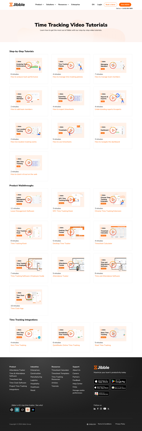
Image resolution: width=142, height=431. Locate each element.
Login (99, 4)
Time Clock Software (17, 383)
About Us (76, 370)
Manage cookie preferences (79, 391)
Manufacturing (36, 377)
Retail (33, 390)
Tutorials (55, 386)
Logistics (34, 380)
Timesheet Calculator (60, 370)
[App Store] (101, 381)
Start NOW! (125, 5)
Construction (36, 373)
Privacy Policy (120, 424)
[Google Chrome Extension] (101, 393)
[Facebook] (98, 409)
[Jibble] (17, 4)
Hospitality (35, 383)
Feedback (76, 380)
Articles (55, 383)
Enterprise (75, 4)
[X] (108, 409)
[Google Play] (118, 381)
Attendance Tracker (17, 370)
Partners (76, 377)
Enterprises (35, 370)
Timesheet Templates (60, 373)
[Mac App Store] (101, 387)
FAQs (75, 387)
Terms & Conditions (104, 424)
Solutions (50, 4)
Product (38, 4)
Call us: (124, 8)
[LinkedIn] (95, 409)
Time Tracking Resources (57, 378)
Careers (76, 373)
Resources (62, 4)
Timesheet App (15, 379)
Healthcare (35, 387)
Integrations (14, 389)
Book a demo (110, 5)
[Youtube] (104, 409)
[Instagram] (101, 409)
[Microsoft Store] (118, 387)
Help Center (77, 383)
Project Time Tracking (18, 386)
